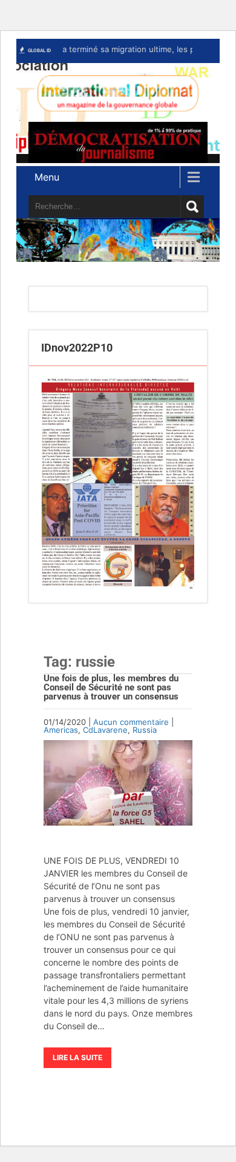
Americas (61, 730)
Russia (145, 730)
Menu (46, 177)
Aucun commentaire (131, 722)
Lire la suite (77, 1057)
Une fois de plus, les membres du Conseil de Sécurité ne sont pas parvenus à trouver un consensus (111, 687)
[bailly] (118, 484)
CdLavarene (105, 730)
